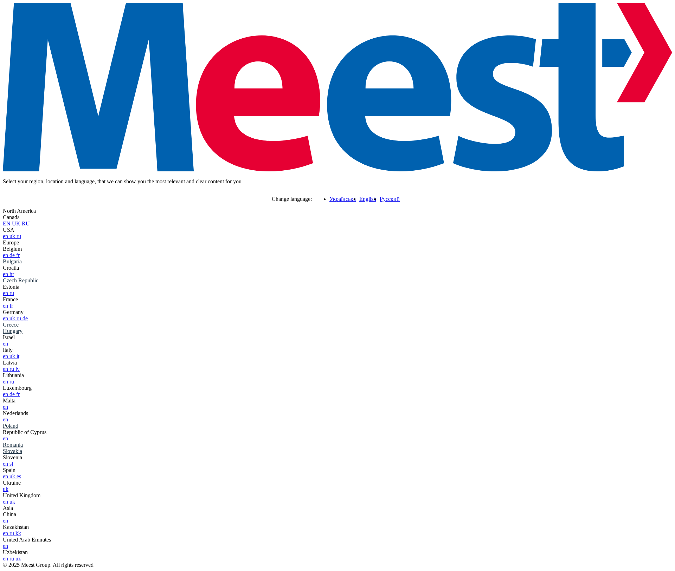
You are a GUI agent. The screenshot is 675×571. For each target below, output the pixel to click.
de (12, 255)
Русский (390, 199)
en (6, 236)
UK (16, 224)
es (19, 476)
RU (26, 224)
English (367, 199)
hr (11, 274)
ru (19, 236)
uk (13, 236)
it (18, 356)
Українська (342, 199)
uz (18, 559)
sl (11, 464)
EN (7, 224)
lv (17, 369)
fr (18, 255)
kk (18, 533)
